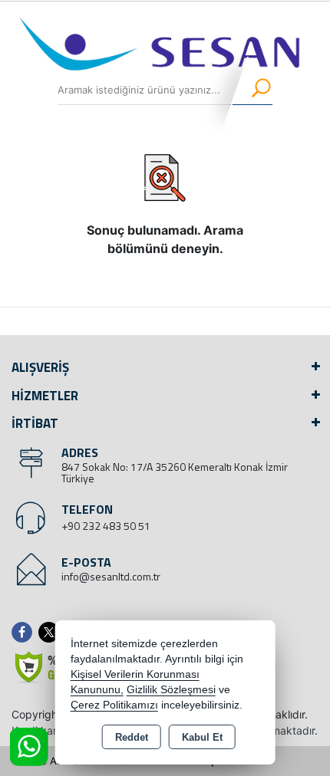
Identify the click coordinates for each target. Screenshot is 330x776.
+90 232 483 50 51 (105, 526)
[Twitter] (51, 632)
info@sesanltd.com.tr (110, 576)
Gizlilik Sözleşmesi (171, 689)
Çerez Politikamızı (114, 705)
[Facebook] (25, 632)
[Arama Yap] (251, 89)
